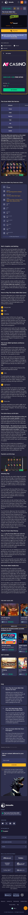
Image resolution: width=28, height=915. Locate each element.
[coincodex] (21, 870)
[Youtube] (2, 823)
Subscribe (14, 765)
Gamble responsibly (10, 887)
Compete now (14, 38)
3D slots (9, 196)
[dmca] (8, 895)
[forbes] (21, 857)
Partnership (16, 901)
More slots (14, 626)
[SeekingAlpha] (7, 870)
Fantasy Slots (18, 199)
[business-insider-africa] (7, 863)
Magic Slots (9, 201)
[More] (25, 908)
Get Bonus (14, 89)
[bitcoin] (7, 857)
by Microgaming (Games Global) (9, 13)
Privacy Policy (12, 904)
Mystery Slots (16, 201)
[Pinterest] (14, 823)
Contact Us (9, 901)
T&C (18, 904)
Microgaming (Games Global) (14, 191)
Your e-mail (6, 760)
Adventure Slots (11, 199)
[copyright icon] (21, 863)
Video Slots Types (15, 196)
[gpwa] (16, 895)
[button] (6, 622)
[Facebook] (10, 823)
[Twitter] (6, 823)
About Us (3, 901)
